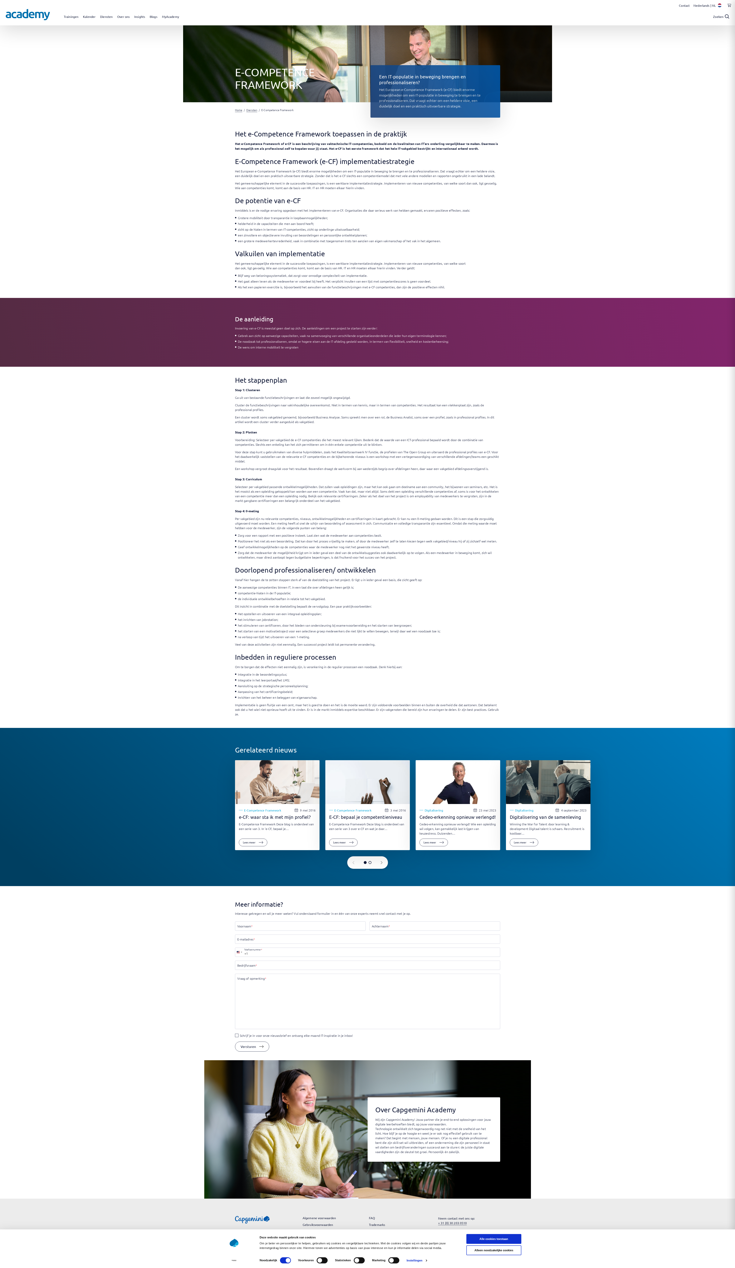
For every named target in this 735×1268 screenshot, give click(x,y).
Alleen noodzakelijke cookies (493, 1250)
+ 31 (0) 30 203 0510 (452, 1223)
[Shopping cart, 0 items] (728, 7)
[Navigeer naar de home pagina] (28, 14)
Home (238, 110)
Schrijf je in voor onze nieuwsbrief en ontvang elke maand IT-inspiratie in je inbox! (296, 1035)
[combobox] (239, 952)
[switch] (322, 1260)
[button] (252, 1047)
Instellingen (414, 1260)
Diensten (251, 110)
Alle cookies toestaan (493, 1239)
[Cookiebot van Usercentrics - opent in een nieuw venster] (234, 1260)
